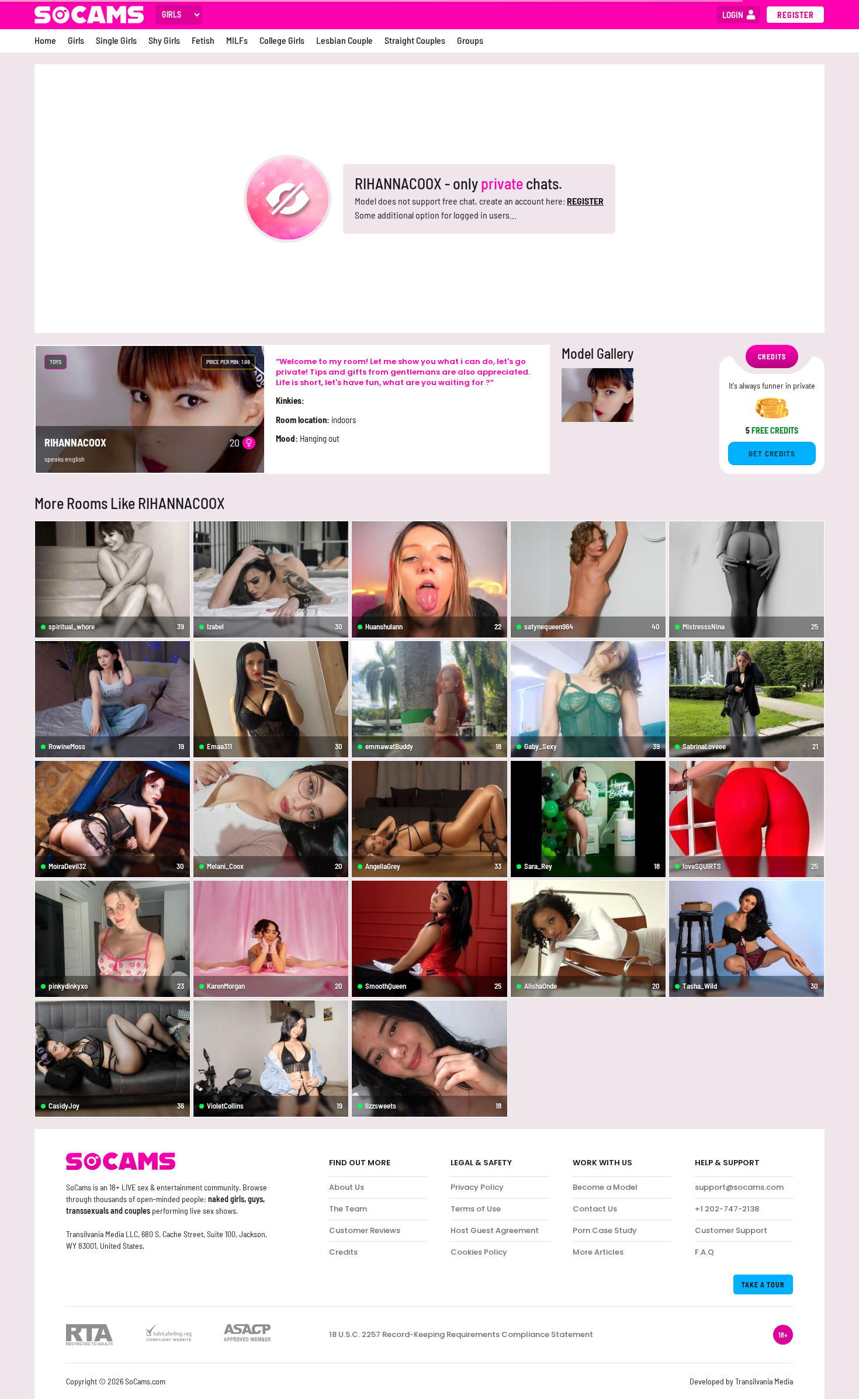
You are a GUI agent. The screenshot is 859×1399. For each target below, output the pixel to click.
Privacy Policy (477, 1187)
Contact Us (595, 1208)
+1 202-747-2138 (727, 1208)
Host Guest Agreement (495, 1230)
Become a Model (605, 1187)
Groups (470, 40)
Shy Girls (164, 40)
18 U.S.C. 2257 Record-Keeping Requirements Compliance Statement (461, 1334)
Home (45, 40)
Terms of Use (476, 1208)
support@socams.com (739, 1187)
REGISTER (585, 200)
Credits (343, 1252)
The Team (348, 1208)
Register (795, 15)
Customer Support (731, 1230)
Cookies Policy (479, 1252)
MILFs (237, 40)
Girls (76, 40)
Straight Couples (415, 40)
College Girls (281, 40)
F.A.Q (704, 1252)
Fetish (203, 40)
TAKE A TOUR (763, 1284)
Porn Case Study (605, 1230)
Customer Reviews (364, 1230)
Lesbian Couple (344, 40)
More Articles (598, 1252)
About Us (346, 1187)
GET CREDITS (772, 453)
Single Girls (116, 40)
